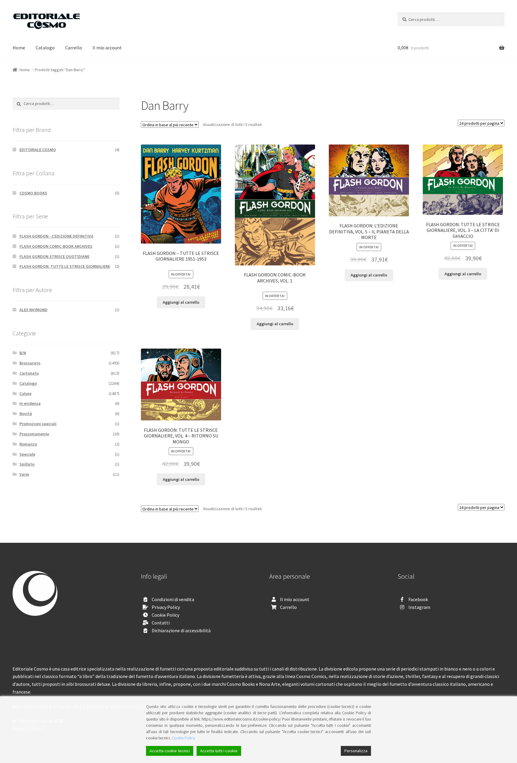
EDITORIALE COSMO (37, 149)
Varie (24, 474)
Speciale (27, 454)
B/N (22, 352)
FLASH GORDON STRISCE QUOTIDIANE (54, 256)
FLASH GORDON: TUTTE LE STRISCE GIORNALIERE (64, 266)
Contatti (161, 623)
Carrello (73, 48)
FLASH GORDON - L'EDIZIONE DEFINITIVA (56, 236)
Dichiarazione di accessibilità (181, 630)
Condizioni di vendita (173, 599)
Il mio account (107, 48)
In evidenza (30, 403)
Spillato (26, 464)
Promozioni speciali (38, 423)
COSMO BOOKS (33, 193)
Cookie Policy (165, 615)
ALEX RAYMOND (33, 309)
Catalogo (45, 48)
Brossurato (29, 363)
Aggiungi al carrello (181, 302)
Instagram (419, 607)
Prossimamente (34, 434)
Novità (25, 413)
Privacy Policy (166, 607)
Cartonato (29, 373)
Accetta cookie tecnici (170, 750)
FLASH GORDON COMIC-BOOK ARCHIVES (55, 246)
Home (19, 48)
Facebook (418, 599)
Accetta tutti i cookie (219, 750)
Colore (25, 393)
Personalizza (355, 750)
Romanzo (28, 444)
